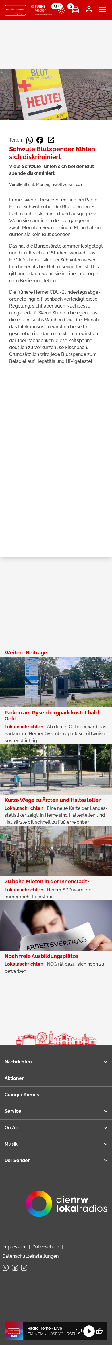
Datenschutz (45, 1247)
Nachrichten (18, 1062)
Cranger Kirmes (22, 1094)
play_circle (89, 1331)
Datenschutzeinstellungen (30, 1256)
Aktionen (15, 1078)
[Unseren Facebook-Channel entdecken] (14, 1267)
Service (13, 1111)
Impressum (14, 1247)
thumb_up (99, 1331)
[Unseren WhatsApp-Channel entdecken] (5, 1267)
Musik (11, 1144)
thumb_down (78, 1331)
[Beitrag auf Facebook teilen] (39, 140)
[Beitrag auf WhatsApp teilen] (29, 140)
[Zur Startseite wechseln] (15, 10)
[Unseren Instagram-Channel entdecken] (24, 1267)
